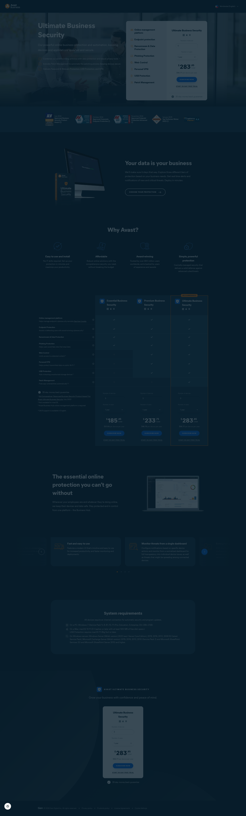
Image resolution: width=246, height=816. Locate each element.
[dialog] (123, 408)
